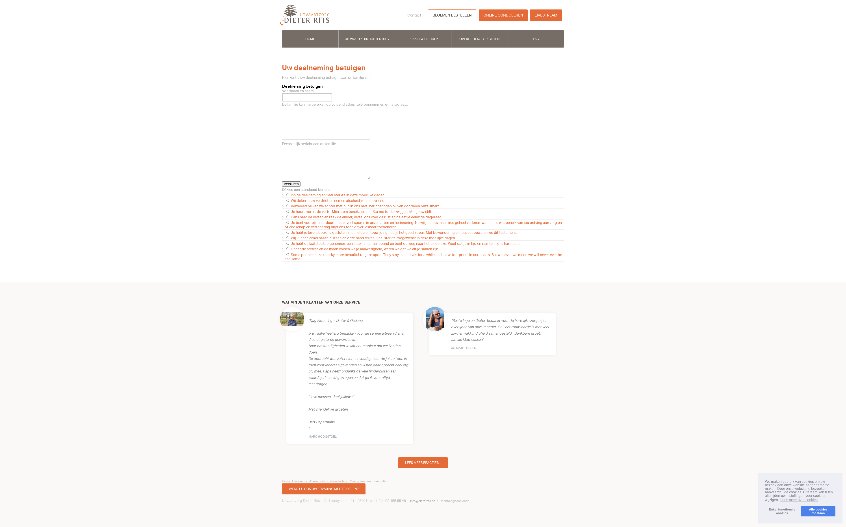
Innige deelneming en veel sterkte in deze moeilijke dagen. (337, 195)
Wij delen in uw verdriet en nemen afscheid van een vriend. (337, 201)
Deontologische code (454, 501)
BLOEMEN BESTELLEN (452, 15)
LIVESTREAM (546, 15)
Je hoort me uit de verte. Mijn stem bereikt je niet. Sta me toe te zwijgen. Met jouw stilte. (362, 212)
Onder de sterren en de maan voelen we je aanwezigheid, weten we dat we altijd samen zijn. (364, 249)
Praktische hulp (423, 39)
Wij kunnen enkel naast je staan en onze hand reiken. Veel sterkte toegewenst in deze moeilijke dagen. (373, 238)
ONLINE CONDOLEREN (503, 15)
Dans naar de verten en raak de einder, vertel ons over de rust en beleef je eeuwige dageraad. (366, 217)
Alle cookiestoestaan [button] (818, 511)
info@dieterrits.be (422, 501)
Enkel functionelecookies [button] (782, 511)
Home (310, 39)
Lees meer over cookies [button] (799, 500)
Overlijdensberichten (479, 39)
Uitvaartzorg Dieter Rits (367, 39)
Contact (414, 15)
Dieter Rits (304, 15)
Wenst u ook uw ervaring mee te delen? (324, 489)
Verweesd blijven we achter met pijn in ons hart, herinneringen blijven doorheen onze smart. (365, 206)
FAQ (536, 39)
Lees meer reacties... (423, 463)
